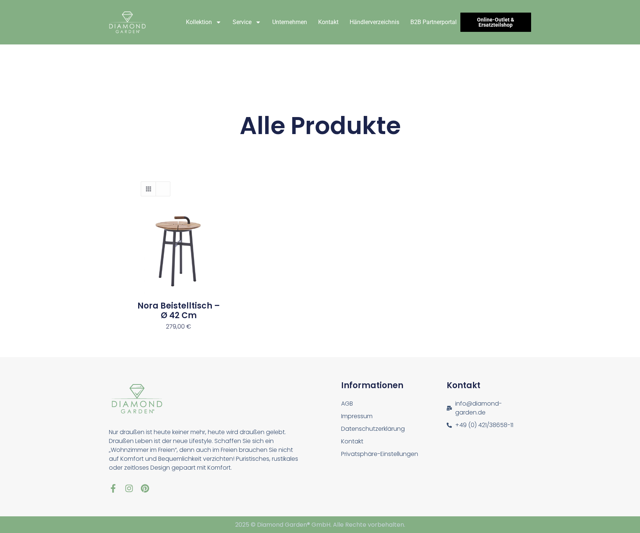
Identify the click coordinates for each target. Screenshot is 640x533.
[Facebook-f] (113, 488)
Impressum (357, 416)
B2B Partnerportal (433, 22)
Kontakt (328, 22)
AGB (347, 403)
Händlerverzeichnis (374, 22)
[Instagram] (129, 488)
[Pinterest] (145, 488)
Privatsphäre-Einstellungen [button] (379, 454)
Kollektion (199, 22)
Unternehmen (289, 22)
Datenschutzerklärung (373, 428)
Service (242, 22)
